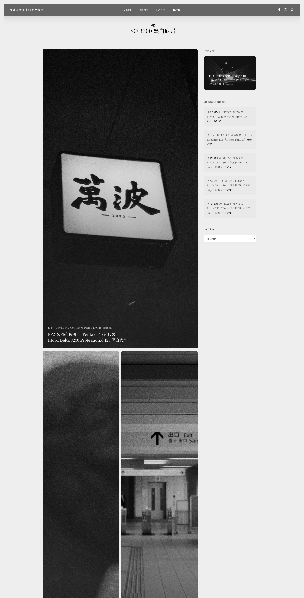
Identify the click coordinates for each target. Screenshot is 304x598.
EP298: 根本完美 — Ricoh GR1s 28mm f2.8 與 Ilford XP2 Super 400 (229, 162)
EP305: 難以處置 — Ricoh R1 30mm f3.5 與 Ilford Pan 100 (227, 116)
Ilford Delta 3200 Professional (94, 327)
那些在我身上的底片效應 (27, 9)
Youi (212, 135)
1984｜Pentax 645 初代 (61, 327)
